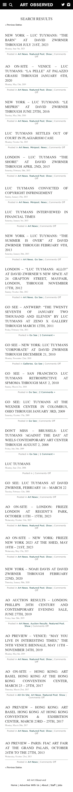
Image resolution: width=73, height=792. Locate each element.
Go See (39, 259)
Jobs (60, 785)
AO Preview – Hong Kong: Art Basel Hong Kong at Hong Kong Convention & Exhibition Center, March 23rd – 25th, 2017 (36, 714)
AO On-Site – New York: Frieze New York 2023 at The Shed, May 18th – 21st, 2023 (36, 542)
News (44, 147)
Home (14, 785)
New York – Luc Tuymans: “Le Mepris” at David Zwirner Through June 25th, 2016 (36, 107)
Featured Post (36, 54)
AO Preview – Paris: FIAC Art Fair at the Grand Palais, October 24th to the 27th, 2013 (36, 748)
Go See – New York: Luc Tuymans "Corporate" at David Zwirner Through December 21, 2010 (36, 349)
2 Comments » (47, 392)
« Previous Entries (13, 24)
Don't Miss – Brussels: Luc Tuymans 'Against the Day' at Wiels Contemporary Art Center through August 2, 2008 (36, 437)
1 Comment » (47, 335)
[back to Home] (37, 4)
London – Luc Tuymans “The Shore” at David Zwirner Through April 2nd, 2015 (36, 162)
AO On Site (24, 695)
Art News (23, 54)
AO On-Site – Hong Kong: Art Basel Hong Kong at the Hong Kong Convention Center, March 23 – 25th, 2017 (36, 678)
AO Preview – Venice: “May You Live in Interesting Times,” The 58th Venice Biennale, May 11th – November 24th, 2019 (36, 642)
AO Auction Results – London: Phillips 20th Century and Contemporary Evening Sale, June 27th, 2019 (36, 607)
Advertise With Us (29, 785)
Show (49, 54)
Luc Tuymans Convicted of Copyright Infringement (36, 190)
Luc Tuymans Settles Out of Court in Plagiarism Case (36, 135)
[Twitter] (62, 4)
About (45, 785)
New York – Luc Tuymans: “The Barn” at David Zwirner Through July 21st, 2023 (36, 40)
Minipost (34, 147)
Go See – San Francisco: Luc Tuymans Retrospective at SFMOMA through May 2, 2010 (36, 378)
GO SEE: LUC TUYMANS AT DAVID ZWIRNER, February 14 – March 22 (36, 485)
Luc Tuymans (17, 463)
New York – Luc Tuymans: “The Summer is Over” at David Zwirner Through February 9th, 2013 (36, 242)
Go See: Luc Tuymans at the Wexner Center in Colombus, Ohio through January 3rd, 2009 (36, 406)
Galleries (28, 364)
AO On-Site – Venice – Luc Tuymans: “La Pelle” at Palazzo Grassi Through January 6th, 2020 (36, 73)
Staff (52, 785)
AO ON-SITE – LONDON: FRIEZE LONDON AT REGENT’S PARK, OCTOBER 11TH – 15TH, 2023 (36, 511)
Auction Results (39, 623)
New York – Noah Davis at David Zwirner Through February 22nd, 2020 (36, 574)
